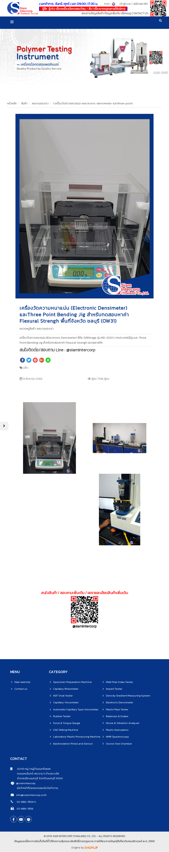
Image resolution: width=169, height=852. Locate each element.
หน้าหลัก (12, 103)
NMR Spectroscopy (117, 737)
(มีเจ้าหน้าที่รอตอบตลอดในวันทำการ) (37, 788)
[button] (150, 117)
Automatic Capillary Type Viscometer (75, 709)
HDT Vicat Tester (63, 696)
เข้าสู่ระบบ (125, 4)
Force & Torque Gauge (66, 723)
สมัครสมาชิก (140, 4)
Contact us (20, 689)
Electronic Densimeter (119, 702)
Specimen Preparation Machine (72, 682)
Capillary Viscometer (66, 702)
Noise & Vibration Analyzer (122, 723)
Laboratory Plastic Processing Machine (76, 737)
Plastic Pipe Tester (117, 709)
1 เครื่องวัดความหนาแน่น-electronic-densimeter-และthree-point (93, 103)
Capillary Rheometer (65, 689)
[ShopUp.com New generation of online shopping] (91, 847)
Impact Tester (114, 689)
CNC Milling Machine (65, 730)
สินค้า (24, 103)
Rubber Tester (61, 716)
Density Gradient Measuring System (128, 696)
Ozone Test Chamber (119, 744)
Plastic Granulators (117, 730)
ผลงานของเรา (40, 103)
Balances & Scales (117, 716)
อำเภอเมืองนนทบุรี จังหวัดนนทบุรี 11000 (36, 778)
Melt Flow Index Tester (119, 682)
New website (22, 682)
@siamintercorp (25, 783)
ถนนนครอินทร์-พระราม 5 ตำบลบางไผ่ (34, 773)
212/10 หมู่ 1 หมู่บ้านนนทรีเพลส (31, 769)
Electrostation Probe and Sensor (73, 744)
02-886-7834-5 (26, 802)
